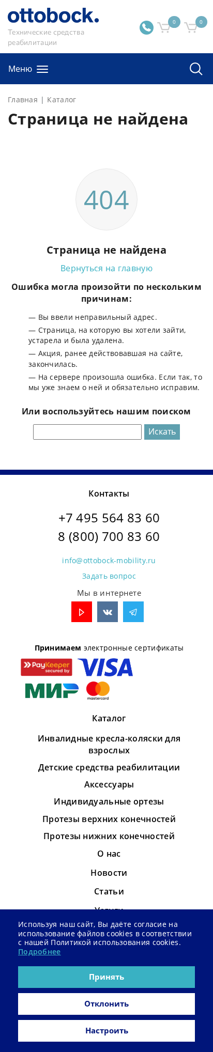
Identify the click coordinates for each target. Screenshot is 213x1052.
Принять (106, 976)
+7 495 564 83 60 (109, 517)
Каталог (109, 718)
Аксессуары (109, 784)
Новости (108, 872)
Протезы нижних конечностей (109, 836)
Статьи (109, 891)
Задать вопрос (109, 576)
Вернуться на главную (106, 268)
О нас (109, 853)
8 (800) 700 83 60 (109, 536)
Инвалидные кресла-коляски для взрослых (109, 744)
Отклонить (106, 1003)
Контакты (108, 493)
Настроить (106, 1030)
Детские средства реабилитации (109, 767)
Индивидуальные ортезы (109, 801)
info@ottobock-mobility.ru (109, 560)
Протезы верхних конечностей (109, 819)
